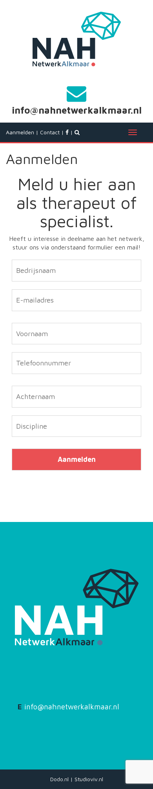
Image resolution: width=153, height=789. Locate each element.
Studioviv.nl (89, 779)
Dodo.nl (59, 779)
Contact (50, 132)
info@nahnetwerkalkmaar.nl (77, 110)
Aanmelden (20, 132)
